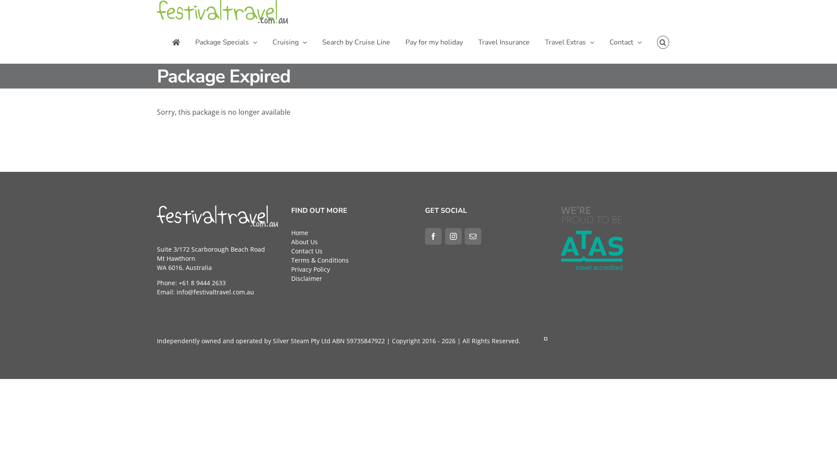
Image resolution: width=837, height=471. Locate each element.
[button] (663, 42)
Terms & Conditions (320, 260)
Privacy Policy (310, 269)
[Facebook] (433, 236)
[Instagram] (453, 236)
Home (299, 233)
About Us (304, 242)
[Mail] (473, 236)
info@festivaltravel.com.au (215, 292)
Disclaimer (306, 278)
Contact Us (307, 251)
